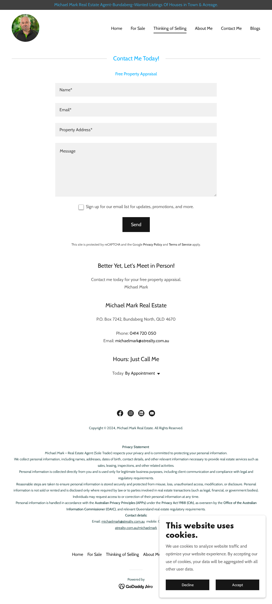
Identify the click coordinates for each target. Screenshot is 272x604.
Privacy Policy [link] (152, 244)
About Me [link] (203, 28)
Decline (188, 584)
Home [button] (77, 554)
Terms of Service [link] (180, 244)
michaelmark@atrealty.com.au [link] (142, 340)
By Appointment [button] (140, 373)
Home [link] (116, 28)
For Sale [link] (138, 28)
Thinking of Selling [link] (170, 28)
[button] (157, 374)
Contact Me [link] (231, 28)
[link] (25, 27)
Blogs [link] (255, 28)
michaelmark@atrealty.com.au (123, 521)
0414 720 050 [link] (143, 333)
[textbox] (136, 90)
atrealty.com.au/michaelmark (136, 528)
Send (136, 224)
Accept (237, 584)
